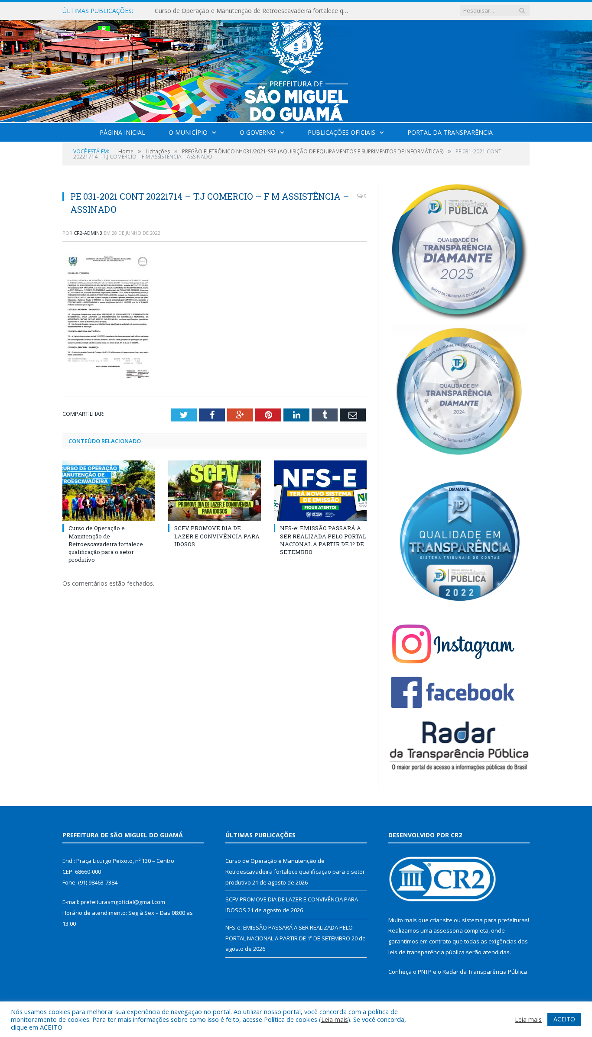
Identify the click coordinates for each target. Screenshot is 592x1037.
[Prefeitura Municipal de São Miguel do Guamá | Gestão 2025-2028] (296, 69)
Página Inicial (122, 132)
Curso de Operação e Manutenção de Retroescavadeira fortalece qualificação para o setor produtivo (105, 544)
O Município (188, 132)
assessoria (448, 930)
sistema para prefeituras (495, 920)
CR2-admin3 (88, 233)
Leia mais (334, 1019)
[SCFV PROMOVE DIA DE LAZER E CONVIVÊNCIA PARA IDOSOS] (214, 490)
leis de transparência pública (426, 952)
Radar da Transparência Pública (484, 971)
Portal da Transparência (450, 132)
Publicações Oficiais (341, 132)
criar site (441, 920)
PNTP (425, 971)
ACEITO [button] (564, 1019)
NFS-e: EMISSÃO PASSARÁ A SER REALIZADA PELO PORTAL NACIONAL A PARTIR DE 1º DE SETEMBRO (323, 540)
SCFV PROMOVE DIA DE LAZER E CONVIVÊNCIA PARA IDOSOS (243, 11)
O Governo (258, 132)
